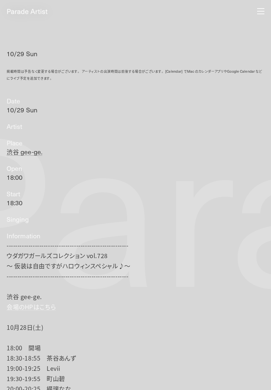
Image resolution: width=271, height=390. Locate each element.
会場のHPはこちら (31, 306)
